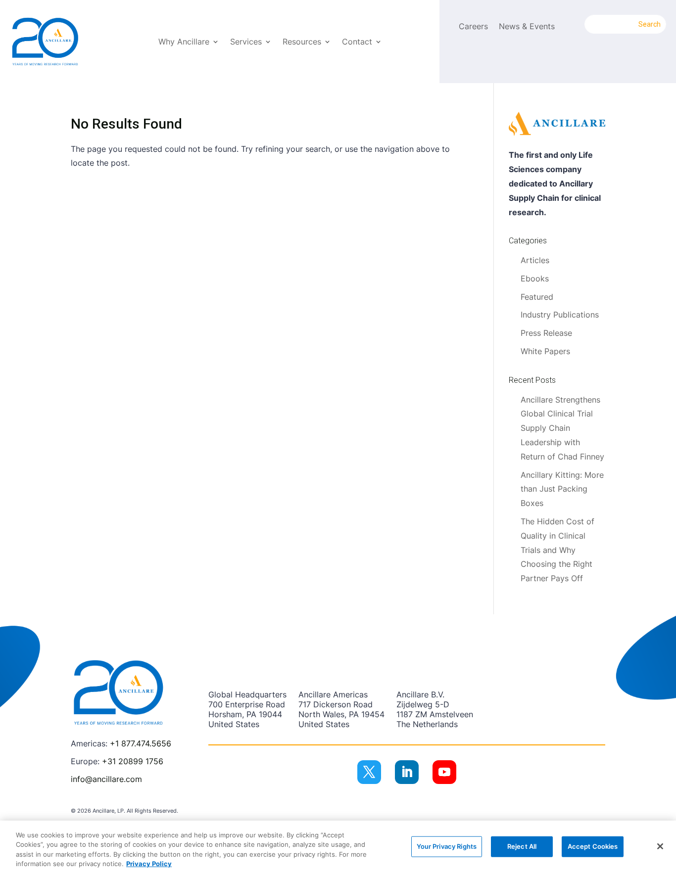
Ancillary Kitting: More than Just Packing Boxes (562, 489)
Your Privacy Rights (447, 846)
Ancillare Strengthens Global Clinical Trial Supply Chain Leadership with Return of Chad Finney (562, 428)
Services (246, 42)
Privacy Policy (149, 864)
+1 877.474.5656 (140, 743)
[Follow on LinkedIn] (407, 772)
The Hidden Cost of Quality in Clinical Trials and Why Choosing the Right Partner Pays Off (557, 549)
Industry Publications (560, 315)
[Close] (660, 846)
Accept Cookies (593, 846)
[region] (338, 847)
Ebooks (535, 278)
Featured (537, 297)
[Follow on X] (369, 772)
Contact (357, 42)
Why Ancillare (183, 42)
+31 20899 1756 (132, 761)
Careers (473, 27)
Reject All (521, 846)
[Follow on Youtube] (444, 772)
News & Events (527, 27)
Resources (302, 42)
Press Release (546, 333)
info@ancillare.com (106, 779)
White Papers (545, 351)
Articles (535, 260)
